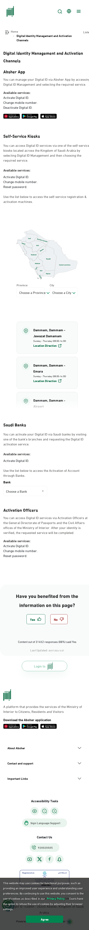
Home (14, 31)
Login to (39, 666)
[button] (47, 338)
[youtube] (29, 859)
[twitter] (39, 859)
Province (22, 285)
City (52, 285)
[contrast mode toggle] (34, 811)
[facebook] (49, 859)
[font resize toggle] (44, 811)
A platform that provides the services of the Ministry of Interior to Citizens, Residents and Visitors (42, 709)
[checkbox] (35, 619)
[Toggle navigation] (78, 11)
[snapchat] (59, 859)
